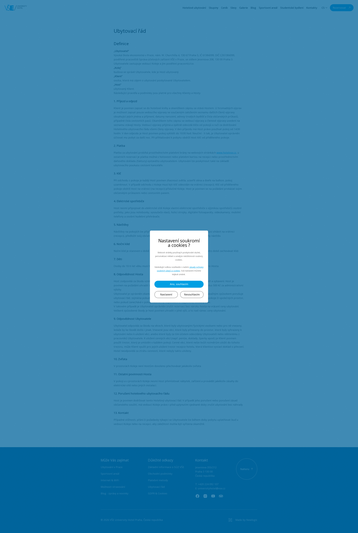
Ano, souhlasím (179, 284)
